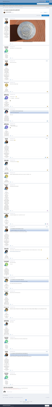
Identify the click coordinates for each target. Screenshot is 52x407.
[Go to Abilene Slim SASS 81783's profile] (6, 163)
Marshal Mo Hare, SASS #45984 (6, 47)
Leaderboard (20, 5)
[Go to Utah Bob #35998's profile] (4, 12)
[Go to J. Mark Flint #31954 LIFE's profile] (6, 176)
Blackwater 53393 (6, 185)
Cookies (31, 401)
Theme (21, 401)
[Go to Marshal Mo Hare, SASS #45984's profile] (6, 50)
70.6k (6, 54)
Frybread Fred (6, 82)
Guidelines (10, 5)
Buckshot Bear (6, 109)
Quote (12, 79)
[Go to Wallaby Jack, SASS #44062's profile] (6, 97)
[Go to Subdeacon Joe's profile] (6, 216)
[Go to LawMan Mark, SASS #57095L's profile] (6, 323)
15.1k (6, 101)
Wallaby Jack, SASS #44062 (6, 95)
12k (6, 167)
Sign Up (47, 1)
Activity (7, 3)
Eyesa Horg (6, 291)
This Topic (46, 3)
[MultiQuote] (10, 43)
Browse (4, 3)
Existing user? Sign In (42, 1)
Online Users (16, 5)
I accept (47, 405)
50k (6, 25)
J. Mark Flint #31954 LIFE (6, 173)
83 (6, 88)
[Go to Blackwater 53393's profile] (6, 188)
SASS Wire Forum (6, 1)
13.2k (6, 115)
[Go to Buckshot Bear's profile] (6, 111)
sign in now (19, 388)
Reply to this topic (45, 15)
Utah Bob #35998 (6, 19)
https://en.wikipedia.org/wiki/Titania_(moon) (15, 251)
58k (6, 219)
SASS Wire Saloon (11, 12)
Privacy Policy (24, 401)
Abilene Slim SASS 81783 (6, 160)
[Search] (48, 3)
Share (42, 12)
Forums (4, 5)
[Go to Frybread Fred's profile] (6, 85)
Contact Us (28, 401)
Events (7, 5)
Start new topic (38, 15)
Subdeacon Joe (6, 213)
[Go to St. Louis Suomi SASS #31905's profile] (6, 264)
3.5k (6, 327)
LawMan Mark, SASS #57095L (6, 321)
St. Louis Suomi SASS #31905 (6, 261)
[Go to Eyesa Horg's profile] (6, 293)
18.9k (6, 297)
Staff (13, 5)
